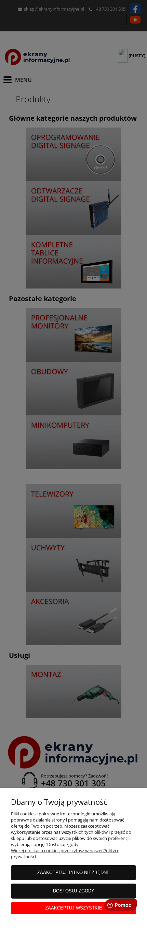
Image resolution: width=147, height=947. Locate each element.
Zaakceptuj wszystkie (73, 908)
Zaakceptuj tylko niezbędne (73, 872)
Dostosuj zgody (73, 890)
